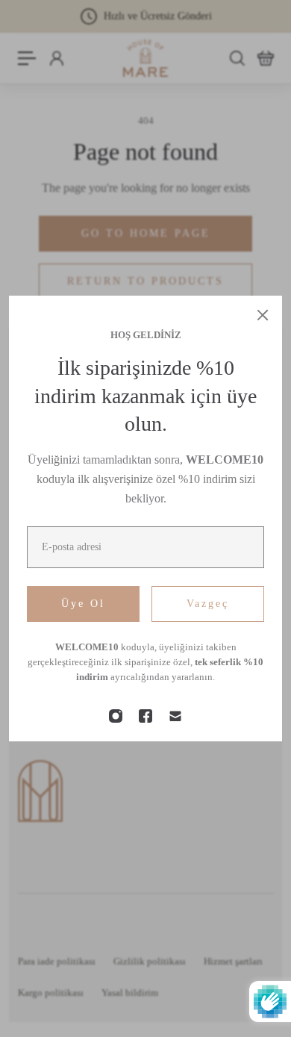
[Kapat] (262, 315)
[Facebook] (145, 716)
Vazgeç (208, 603)
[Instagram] (115, 716)
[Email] (175, 716)
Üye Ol (83, 603)
